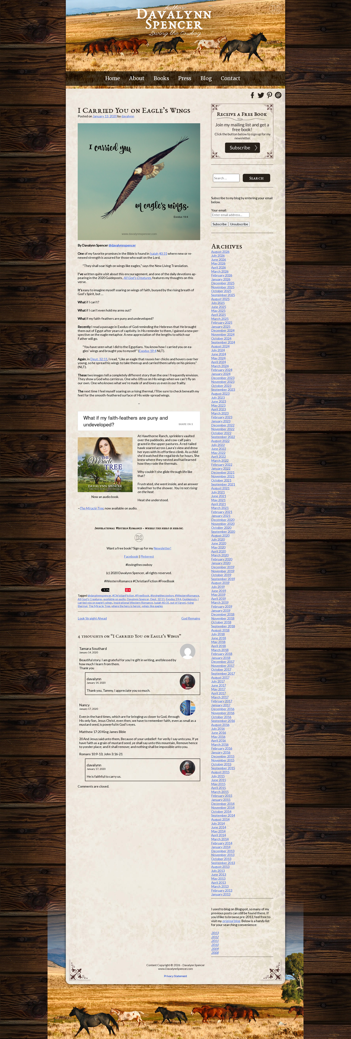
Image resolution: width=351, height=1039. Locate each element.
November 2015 (222, 760)
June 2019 (218, 591)
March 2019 (220, 602)
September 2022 (223, 437)
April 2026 (218, 267)
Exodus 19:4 (147, 351)
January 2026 (220, 279)
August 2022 (220, 441)
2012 (214, 937)
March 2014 (220, 839)
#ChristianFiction (123, 595)
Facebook (131, 556)
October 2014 (221, 811)
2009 (214, 949)
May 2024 (218, 358)
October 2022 (221, 433)
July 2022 (218, 445)
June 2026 (218, 259)
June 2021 (218, 496)
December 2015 (222, 756)
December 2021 (222, 472)
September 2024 (223, 342)
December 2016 (222, 709)
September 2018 (223, 626)
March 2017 (220, 697)
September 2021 (223, 484)
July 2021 (218, 492)
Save (128, 590)
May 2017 (218, 689)
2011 (214, 941)
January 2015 (220, 800)
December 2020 (222, 520)
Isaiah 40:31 (158, 253)
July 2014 (218, 823)
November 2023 (222, 382)
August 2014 (220, 819)
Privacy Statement (175, 976)
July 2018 (218, 634)
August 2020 (220, 535)
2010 (214, 945)
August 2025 (220, 299)
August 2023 (220, 393)
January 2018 (220, 658)
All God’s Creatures (137, 278)
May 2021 (218, 500)
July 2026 (218, 255)
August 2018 (220, 630)
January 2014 (220, 847)
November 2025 (222, 287)
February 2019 (221, 606)
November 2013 (222, 855)
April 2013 (218, 883)
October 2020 (221, 528)
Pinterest (147, 556)
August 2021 (220, 488)
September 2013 (223, 863)
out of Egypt (178, 602)
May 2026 (218, 263)
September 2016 (223, 721)
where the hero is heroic (126, 606)
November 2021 (222, 476)
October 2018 (221, 622)
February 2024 (221, 370)
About (136, 78)
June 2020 (218, 543)
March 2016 (220, 744)
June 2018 (218, 638)
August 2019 (220, 583)
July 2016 (218, 729)
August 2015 (220, 772)
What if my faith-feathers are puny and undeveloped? (125, 421)
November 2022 (222, 429)
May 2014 (218, 831)
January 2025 (220, 326)
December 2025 (222, 283)
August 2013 (220, 867)
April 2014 (218, 835)
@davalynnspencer (122, 245)
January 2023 (220, 421)
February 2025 (221, 322)
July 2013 (218, 871)
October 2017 (221, 669)
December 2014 (222, 804)
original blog (231, 921)
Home (112, 78)
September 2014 (223, 815)
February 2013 (221, 890)
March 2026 (220, 271)
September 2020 (223, 532)
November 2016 (222, 713)
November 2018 (222, 618)
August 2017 (220, 677)
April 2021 (218, 504)
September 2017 (223, 673)
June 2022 (218, 449)
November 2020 (222, 524)
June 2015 (218, 780)
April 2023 (218, 409)
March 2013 (220, 886)
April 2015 (218, 788)
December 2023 (222, 378)
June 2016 (218, 733)
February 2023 (221, 417)
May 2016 (218, 737)
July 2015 (218, 776)
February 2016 (221, 748)
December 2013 (222, 851)
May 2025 (218, 311)
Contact (230, 78)
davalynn (127, 116)
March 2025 (220, 319)
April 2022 (218, 456)
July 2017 (218, 681)
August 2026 (220, 252)
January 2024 (220, 374)
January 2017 (220, 705)
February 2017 (221, 701)
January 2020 (220, 563)
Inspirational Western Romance (133, 602)
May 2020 (218, 547)
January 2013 (220, 894)
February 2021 (221, 512)
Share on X (186, 424)
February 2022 (221, 465)
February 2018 (221, 654)
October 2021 (221, 480)
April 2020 (218, 551)
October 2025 (221, 291)
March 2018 (220, 650)
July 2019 (218, 587)
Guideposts (189, 599)
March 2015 (220, 792)
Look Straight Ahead (92, 618)
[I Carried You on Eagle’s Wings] (139, 181)
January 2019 (220, 610)
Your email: (219, 210)
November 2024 (222, 334)
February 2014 (221, 843)
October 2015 (221, 764)
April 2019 (218, 599)
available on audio (114, 599)
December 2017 (222, 662)
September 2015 (223, 768)
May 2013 (218, 878)
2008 (214, 953)
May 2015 (218, 784)
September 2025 (223, 295)
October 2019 (221, 575)
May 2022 (218, 453)
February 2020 (221, 559)
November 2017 (222, 666)
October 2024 (221, 338)
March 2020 (220, 555)
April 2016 (218, 740)
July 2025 (218, 303)
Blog (206, 78)
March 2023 (220, 413)
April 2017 (218, 693)
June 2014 (218, 827)
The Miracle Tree (91, 508)
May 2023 (218, 405)
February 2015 (221, 796)
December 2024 (222, 330)
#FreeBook (142, 595)
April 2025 (218, 315)
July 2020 (218, 539)
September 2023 (223, 389)
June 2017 (218, 685)
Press (184, 78)
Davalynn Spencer (138, 599)
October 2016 (221, 717)
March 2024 (220, 366)
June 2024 (218, 354)
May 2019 (218, 595)
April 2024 (218, 362)
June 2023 (218, 401)
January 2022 (220, 468)
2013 (214, 933)
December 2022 (222, 425)
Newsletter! (162, 548)
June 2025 (218, 307)
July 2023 (218, 398)
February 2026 (221, 275)
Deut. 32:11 (98, 359)
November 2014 (222, 807)
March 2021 (220, 508)
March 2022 (220, 461)
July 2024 (218, 350)
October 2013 (221, 859)
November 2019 (222, 571)
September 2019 (223, 579)
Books (161, 78)
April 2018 (218, 646)
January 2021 (220, 516)
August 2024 (220, 346)
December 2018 (222, 614)
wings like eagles (152, 606)
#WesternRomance (187, 595)
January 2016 (220, 752)
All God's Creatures (90, 599)
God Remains (190, 618)
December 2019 (222, 567)
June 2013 (218, 874)
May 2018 (218, 642)
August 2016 (220, 725)
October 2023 (221, 386)
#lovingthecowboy (162, 595)
